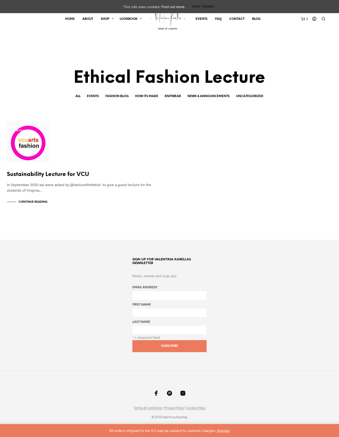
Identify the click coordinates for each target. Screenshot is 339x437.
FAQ (218, 19)
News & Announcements (208, 96)
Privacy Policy (174, 408)
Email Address (145, 287)
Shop (105, 19)
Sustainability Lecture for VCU (48, 174)
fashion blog (117, 96)
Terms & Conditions (148, 408)
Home (70, 19)
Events (202, 19)
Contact (236, 19)
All (77, 96)
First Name (141, 304)
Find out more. (173, 6)
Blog (256, 19)
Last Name (141, 322)
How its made (146, 96)
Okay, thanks (203, 6)
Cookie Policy (195, 408)
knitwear (173, 96)
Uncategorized (249, 96)
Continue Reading (33, 201)
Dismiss (223, 430)
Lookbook (128, 19)
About (87, 19)
